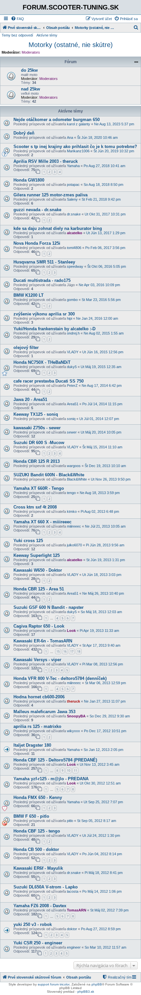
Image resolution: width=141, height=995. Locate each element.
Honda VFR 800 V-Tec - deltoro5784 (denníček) (60, 678)
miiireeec (74, 526)
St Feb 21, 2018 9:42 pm (101, 199)
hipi (69, 318)
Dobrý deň (23, 133)
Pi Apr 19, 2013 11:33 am (99, 631)
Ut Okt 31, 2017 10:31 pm (105, 214)
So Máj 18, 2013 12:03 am (101, 612)
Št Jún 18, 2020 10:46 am (97, 137)
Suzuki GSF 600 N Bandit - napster (48, 607)
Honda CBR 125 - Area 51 (38, 588)
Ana (70, 137)
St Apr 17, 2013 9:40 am (101, 645)
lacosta (72, 891)
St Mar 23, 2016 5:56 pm (101, 300)
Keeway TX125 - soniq (35, 414)
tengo (71, 493)
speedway (75, 266)
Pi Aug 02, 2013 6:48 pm (100, 511)
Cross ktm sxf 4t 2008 (35, 507)
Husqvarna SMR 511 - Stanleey (44, 262)
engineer (74, 947)
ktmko (72, 511)
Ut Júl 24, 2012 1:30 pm (101, 835)
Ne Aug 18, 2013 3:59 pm (100, 493)
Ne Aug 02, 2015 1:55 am (104, 333)
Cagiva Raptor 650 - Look (38, 626)
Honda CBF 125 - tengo (36, 831)
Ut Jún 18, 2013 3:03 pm (101, 575)
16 (65, 651)
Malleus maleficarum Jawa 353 (44, 711)
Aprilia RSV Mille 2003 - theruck (45, 161)
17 (71, 651)
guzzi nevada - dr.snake (37, 209)
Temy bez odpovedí (17, 35)
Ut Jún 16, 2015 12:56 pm (102, 352)
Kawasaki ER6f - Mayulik (38, 868)
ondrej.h (73, 333)
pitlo (70, 821)
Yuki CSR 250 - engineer (37, 942)
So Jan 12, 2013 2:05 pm (103, 750)
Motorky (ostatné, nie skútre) (71, 44)
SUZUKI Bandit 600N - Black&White (48, 474)
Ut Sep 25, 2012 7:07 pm (103, 802)
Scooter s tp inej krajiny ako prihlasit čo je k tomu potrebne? (75, 146)
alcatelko (74, 233)
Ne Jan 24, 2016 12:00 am (97, 318)
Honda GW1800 (28, 180)
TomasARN (76, 910)
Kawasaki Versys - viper (37, 659)
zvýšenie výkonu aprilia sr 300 (44, 313)
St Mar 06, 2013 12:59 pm (105, 683)
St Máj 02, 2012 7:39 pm (109, 910)
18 (78, 651)
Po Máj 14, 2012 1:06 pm (102, 891)
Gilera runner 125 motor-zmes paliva (50, 194)
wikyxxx (73, 731)
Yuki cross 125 (28, 540)
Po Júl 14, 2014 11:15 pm (102, 404)
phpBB (96, 984)
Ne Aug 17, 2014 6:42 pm (102, 385)
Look (71, 631)
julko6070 (74, 545)
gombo (72, 300)
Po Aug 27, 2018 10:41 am (104, 166)
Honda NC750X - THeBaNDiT (41, 362)
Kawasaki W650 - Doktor (37, 570)
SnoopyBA (76, 716)
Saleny (72, 199)
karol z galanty (78, 124)
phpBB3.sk (85, 991)
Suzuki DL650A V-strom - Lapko (45, 886)
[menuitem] (17, 19)
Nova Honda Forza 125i (36, 243)
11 (75, 770)
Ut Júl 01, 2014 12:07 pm (99, 419)
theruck (73, 701)
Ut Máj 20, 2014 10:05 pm (101, 432)
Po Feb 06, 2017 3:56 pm (105, 248)
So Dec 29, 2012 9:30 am (110, 716)
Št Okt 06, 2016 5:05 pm (106, 266)
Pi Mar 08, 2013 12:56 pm (102, 664)
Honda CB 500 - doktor (36, 849)
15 (58, 651)
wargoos (74, 466)
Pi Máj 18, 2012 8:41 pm (104, 873)
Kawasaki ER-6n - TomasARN (42, 640)
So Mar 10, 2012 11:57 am (105, 947)
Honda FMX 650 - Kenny (37, 797)
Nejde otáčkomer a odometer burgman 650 (56, 119)
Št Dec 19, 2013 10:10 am (105, 466)
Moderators (31, 52)
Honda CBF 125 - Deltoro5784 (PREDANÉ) (55, 760)
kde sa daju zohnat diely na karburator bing (57, 228)
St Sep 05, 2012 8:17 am (96, 821)
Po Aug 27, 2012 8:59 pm (101, 929)
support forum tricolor (54, 984)
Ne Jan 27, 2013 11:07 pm (105, 701)
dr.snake (74, 214)
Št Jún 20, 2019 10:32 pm (113, 151)
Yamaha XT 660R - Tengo (38, 488)
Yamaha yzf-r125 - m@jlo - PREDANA (51, 778)
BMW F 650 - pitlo (31, 816)
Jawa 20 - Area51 (30, 399)
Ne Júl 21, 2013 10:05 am (105, 526)
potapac (73, 185)
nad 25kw (30, 89)
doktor (72, 929)
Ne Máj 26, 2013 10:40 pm (103, 593)
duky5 (72, 367)
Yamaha (73, 166)
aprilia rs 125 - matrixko (37, 726)
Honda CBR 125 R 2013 (36, 461)
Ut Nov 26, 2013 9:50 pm (111, 479)
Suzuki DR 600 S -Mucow (38, 442)
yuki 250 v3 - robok (32, 924)
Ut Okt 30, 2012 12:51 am (100, 783)
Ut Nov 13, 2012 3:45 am (99, 764)
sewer (72, 432)
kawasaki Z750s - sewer (37, 427)
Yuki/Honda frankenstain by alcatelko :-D (54, 328)
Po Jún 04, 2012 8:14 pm (102, 854)
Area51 (72, 404)
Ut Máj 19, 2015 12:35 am (101, 367)
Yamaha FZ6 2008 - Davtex (39, 905)
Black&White (77, 479)
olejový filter (26, 347)
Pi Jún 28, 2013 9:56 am (105, 545)
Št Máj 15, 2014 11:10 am (102, 447)
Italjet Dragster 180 (32, 745)
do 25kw (29, 70)
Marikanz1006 (78, 151)
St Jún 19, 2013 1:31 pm (105, 560)
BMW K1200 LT (28, 295)
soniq (71, 419)
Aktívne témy (46, 35)
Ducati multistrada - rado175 (41, 280)
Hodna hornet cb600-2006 (39, 696)
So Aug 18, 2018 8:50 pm (103, 185)
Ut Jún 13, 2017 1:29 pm (105, 233)
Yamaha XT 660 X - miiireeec (42, 521)
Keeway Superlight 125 (36, 555)
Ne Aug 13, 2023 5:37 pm (114, 124)
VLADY (72, 352)
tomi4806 (74, 248)
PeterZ (72, 385)
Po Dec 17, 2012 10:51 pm (105, 731)
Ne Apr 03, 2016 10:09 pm (99, 285)
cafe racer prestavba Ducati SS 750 (48, 381)
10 (68, 770)
